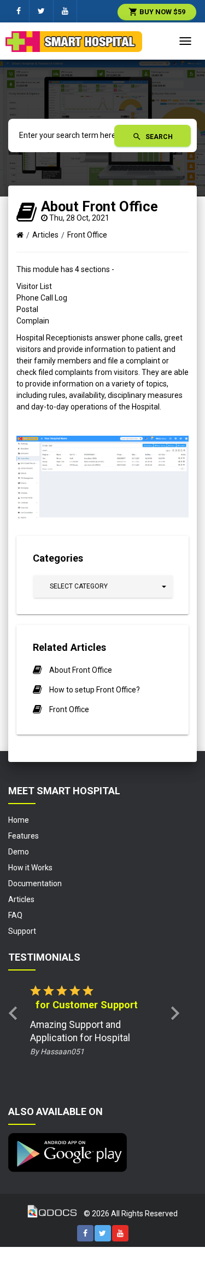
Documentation (35, 883)
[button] (103, 586)
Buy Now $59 (156, 11)
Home (18, 820)
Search (152, 136)
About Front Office (80, 670)
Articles (45, 234)
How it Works (30, 867)
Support (22, 931)
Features (23, 835)
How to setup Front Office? (94, 689)
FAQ (15, 915)
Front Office (87, 234)
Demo (18, 851)
